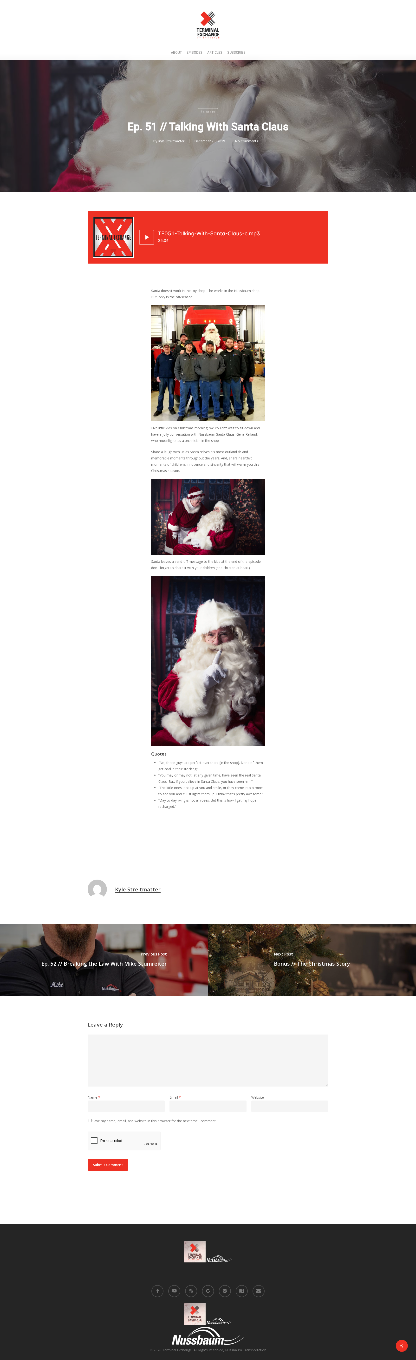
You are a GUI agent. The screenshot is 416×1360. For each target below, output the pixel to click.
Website (257, 1097)
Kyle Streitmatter (171, 141)
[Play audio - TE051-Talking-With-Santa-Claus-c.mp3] (146, 237)
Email (175, 1097)
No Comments (246, 141)
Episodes (208, 111)
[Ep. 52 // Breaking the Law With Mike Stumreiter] (104, 960)
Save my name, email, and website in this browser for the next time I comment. (154, 1121)
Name (94, 1097)
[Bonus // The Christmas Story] (312, 960)
